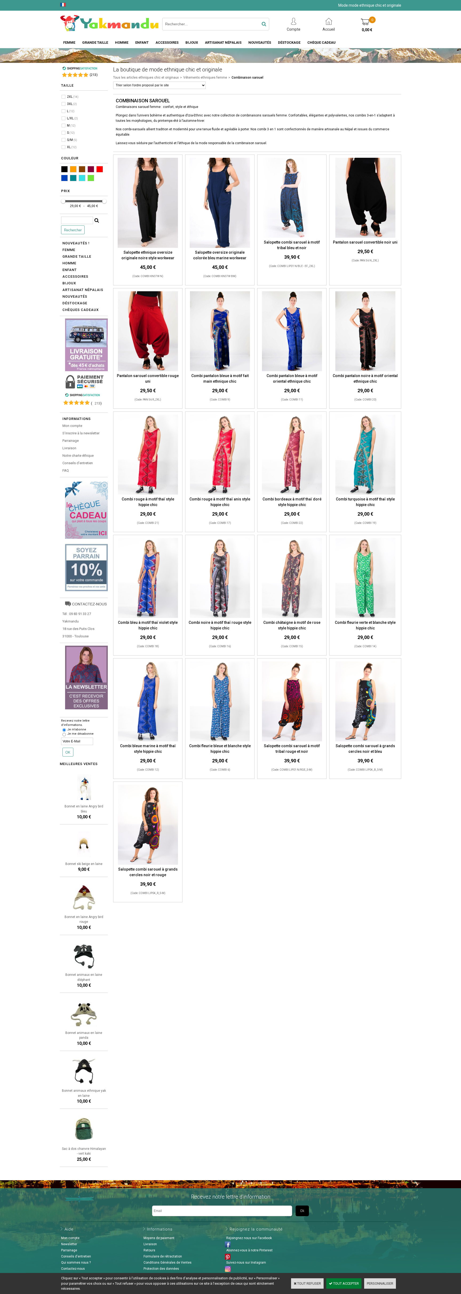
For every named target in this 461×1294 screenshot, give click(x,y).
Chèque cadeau (321, 43)
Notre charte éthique (78, 456)
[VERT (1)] (91, 178)
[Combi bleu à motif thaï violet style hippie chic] (148, 617)
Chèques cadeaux (80, 310)
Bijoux (191, 43)
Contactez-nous (73, 1269)
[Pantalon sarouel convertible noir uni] (365, 237)
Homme (121, 43)
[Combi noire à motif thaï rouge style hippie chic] (220, 617)
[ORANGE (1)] (73, 169)
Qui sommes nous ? (76, 1262)
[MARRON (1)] (82, 169)
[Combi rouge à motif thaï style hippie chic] (148, 494)
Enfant (142, 43)
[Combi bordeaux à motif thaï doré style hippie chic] (292, 494)
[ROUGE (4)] (99, 169)
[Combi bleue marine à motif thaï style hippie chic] (148, 740)
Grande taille (95, 43)
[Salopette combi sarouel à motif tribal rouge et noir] (292, 740)
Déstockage (289, 43)
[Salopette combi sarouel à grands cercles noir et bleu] (365, 740)
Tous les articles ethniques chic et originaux (146, 77)
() (94, 75)
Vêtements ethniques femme (205, 77)
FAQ (65, 470)
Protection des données (161, 1269)
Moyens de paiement (159, 1238)
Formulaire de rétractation (163, 1256)
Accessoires (167, 43)
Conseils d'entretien (77, 463)
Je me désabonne (80, 733)
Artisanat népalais (82, 290)
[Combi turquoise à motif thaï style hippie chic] (365, 494)
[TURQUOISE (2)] (82, 178)
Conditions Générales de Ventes (168, 1262)
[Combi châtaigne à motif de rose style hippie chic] (292, 617)
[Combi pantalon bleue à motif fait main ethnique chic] (220, 370)
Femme (69, 43)
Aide (69, 1229)
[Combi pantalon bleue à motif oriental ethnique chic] (292, 370)
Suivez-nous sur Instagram (246, 1262)
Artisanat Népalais (223, 43)
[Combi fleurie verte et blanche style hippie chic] (365, 617)
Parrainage (70, 441)
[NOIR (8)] (64, 169)
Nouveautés (259, 43)
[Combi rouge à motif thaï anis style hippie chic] (220, 494)
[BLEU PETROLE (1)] (73, 178)
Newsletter (69, 1244)
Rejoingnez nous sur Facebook (249, 1238)
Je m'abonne (76, 729)
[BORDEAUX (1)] (91, 169)
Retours (149, 1250)
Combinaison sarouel (247, 77)
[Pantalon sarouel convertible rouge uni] (148, 370)
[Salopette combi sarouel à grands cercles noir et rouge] (148, 864)
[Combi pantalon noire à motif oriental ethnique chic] (365, 370)
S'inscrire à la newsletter (81, 433)
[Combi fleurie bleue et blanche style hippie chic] (220, 740)
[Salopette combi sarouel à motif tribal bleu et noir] (292, 237)
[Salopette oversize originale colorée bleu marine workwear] (220, 247)
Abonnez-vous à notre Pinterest (249, 1250)
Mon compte (72, 426)
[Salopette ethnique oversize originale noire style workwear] (148, 247)
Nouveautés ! (76, 243)
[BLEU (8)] (64, 178)
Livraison (69, 448)
